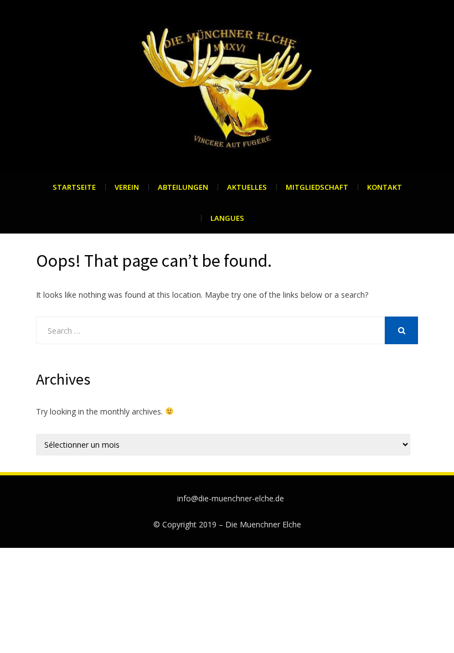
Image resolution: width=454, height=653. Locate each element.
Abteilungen (183, 187)
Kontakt (384, 187)
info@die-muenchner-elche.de (230, 498)
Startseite (74, 187)
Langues (227, 218)
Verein (127, 187)
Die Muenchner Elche (263, 524)
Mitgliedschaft (317, 187)
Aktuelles (247, 187)
